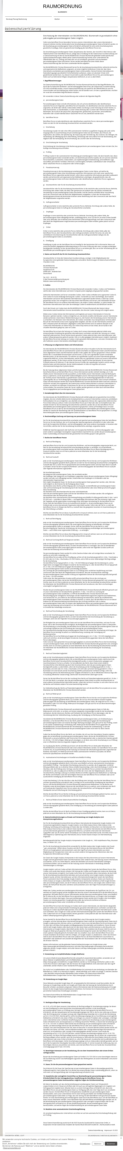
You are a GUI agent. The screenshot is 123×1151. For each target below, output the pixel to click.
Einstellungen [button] (85, 1143)
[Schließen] (121, 1138)
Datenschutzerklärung (95, 1130)
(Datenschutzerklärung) (12, 1148)
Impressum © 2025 (111, 1130)
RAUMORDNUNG (62, 6)
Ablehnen (97, 1143)
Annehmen (111, 1143)
